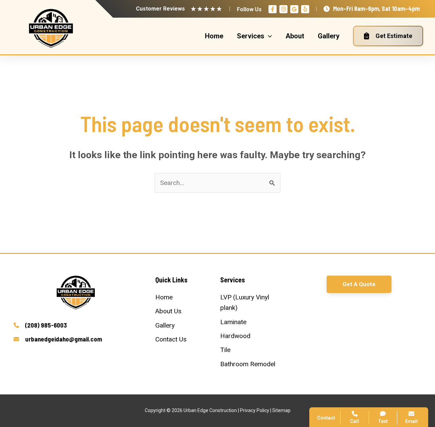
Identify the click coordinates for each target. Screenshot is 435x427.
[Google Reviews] (294, 9)
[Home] (164, 297)
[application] (268, 36)
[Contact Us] (171, 339)
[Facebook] (272, 9)
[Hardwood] (235, 336)
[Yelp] (305, 9)
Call (333, 310)
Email (411, 421)
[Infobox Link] (76, 325)
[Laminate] (233, 322)
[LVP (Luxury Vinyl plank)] (250, 302)
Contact (338, 326)
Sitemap (281, 410)
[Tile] (225, 350)
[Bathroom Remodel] (247, 364)
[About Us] (168, 311)
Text (383, 421)
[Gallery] (165, 325)
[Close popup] (417, 268)
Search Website (349, 343)
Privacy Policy (254, 410)
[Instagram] (283, 9)
